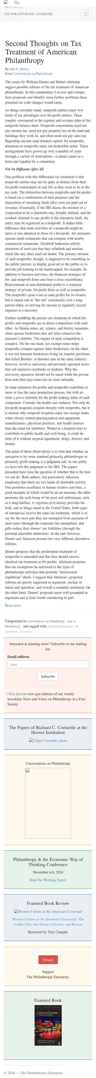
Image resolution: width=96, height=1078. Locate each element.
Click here (14, 693)
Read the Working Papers (48, 879)
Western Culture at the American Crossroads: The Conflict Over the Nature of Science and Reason (48, 922)
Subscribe (48, 676)
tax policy (26, 631)
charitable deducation (60, 626)
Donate (48, 959)
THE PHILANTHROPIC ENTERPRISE (28, 14)
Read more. (13, 605)
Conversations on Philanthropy (32, 73)
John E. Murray (19, 69)
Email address (18, 656)
